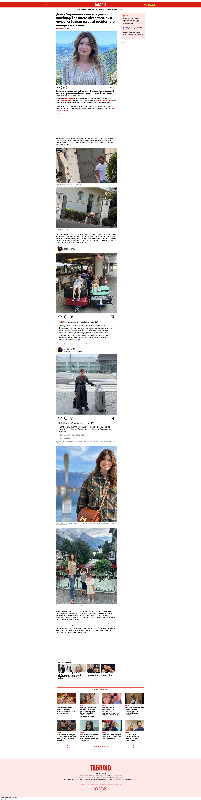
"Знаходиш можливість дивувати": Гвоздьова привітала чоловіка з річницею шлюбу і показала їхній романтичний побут (88, 712)
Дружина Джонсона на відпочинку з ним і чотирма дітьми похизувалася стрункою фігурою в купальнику (110, 711)
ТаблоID (58, 28)
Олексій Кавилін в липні (104, 100)
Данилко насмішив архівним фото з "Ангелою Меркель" (132, 28)
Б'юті (93, 9)
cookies (15, 798)
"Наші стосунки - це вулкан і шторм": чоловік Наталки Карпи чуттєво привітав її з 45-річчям (66, 737)
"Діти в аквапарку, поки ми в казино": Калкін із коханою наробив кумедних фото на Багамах (134, 711)
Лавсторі (108, 9)
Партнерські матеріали (106, 784)
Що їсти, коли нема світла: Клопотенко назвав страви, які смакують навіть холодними (133, 34)
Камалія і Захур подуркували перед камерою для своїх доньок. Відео (132, 737)
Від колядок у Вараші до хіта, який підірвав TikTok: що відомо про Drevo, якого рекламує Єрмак (132, 21)
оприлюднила (67, 100)
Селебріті (77, 9)
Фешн (89, 9)
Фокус (125, 16)
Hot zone (114, 9)
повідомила (69, 99)
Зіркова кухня (100, 9)
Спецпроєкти (122, 9)
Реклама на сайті (85, 784)
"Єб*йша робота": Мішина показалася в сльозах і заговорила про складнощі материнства (89, 737)
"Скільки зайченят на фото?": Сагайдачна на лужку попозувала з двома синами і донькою (66, 710)
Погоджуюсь (3, 799)
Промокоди (117, 784)
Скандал (83, 9)
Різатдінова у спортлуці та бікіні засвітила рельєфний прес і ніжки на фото (111, 736)
